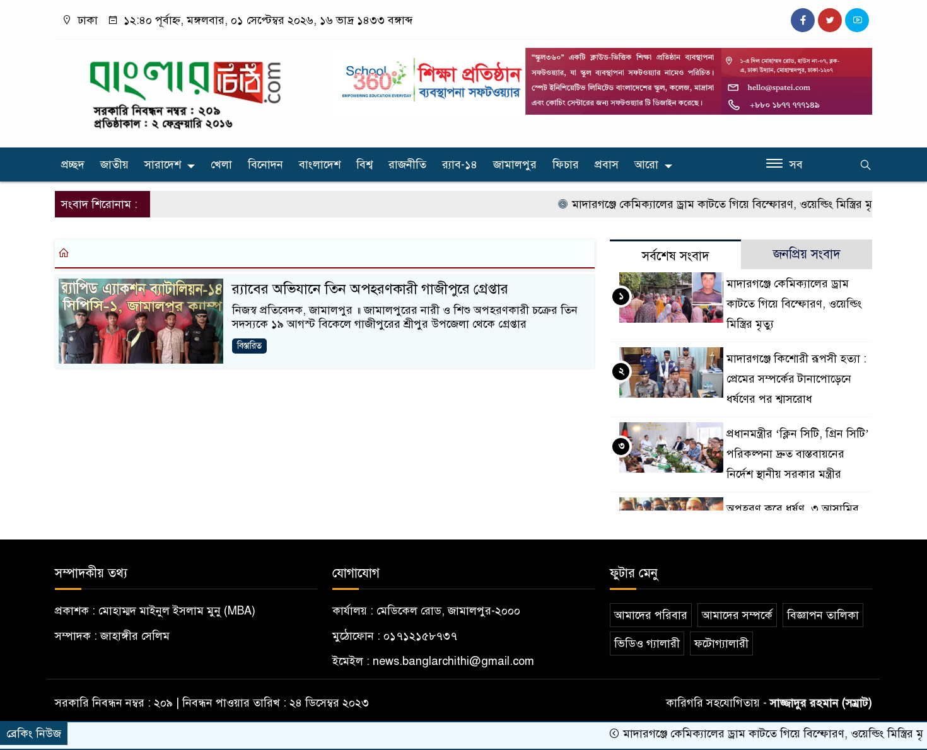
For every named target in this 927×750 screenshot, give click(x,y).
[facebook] (803, 20)
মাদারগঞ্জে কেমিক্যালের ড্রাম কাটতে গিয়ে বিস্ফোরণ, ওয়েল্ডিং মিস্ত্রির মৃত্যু (707, 204)
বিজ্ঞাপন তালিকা (823, 615)
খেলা (221, 164)
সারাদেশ (162, 164)
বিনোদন (265, 164)
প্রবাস (607, 164)
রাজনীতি (407, 164)
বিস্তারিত (249, 345)
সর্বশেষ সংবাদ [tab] (675, 256)
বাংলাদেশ (320, 164)
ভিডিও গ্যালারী (647, 643)
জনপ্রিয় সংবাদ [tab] (807, 254)
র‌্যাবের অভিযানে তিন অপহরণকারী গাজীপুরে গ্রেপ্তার (370, 289)
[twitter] (830, 20)
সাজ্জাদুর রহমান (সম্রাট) (821, 703)
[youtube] (857, 20)
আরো (646, 164)
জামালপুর (515, 164)
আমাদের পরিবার (650, 615)
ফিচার (565, 164)
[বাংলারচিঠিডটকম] (186, 91)
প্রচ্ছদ (73, 164)
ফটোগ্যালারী (721, 643)
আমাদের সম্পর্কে (737, 615)
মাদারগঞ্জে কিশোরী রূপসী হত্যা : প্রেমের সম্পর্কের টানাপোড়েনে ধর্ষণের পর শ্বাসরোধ (796, 379)
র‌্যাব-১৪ (459, 164)
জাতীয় (114, 164)
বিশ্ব (364, 164)
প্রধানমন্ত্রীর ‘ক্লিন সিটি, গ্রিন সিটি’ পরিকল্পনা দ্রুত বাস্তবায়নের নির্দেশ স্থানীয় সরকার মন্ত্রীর (797, 454)
